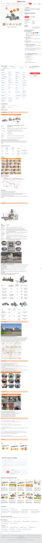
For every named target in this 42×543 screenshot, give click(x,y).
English (6, 537)
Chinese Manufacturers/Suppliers (13, 535)
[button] (25, 68)
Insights (23, 536)
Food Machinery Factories (31, 527)
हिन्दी (36, 537)
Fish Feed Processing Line (24, 512)
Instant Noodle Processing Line (35, 512)
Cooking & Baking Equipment (26, 521)
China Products (7, 535)
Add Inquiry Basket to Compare (12, 26)
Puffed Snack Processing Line (4, 509)
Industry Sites (28, 535)
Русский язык (18, 537)
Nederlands (27, 537)
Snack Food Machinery (12, 529)
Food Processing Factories (4, 527)
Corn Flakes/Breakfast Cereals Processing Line (26, 509)
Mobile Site (19, 536)
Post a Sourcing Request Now (11, 473)
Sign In (26, 62)
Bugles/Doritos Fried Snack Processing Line (36, 511)
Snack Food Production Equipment (26, 529)
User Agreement (25, 539)
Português (12, 537)
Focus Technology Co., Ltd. (16, 539)
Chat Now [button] (35, 75)
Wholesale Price (24, 535)
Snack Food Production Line (5, 531)
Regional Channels (33, 535)
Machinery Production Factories (14, 527)
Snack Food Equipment (4, 529)
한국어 (32, 537)
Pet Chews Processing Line (34, 509)
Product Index (37, 535)
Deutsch (24, 537)
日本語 (34, 537)
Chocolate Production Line (34, 521)
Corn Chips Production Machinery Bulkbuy (15, 531)
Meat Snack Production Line (14, 523)
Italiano (21, 537)
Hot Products (3, 535)
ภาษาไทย (39, 537)
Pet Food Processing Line (14, 509)
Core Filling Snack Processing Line (15, 512)
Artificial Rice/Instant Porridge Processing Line (6, 511)
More (1, 532)
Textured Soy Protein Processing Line (15, 511)
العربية (30, 537)
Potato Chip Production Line (5, 523)
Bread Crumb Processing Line (4, 512)
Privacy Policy (33, 539)
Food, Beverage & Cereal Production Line (6, 521)
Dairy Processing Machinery (17, 521)
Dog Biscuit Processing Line (24, 511)
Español (9, 537)
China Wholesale (20, 535)
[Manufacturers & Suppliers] (21, 1)
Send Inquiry (35, 73)
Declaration (29, 539)
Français (15, 537)
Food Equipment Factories (23, 527)
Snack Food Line (19, 529)
